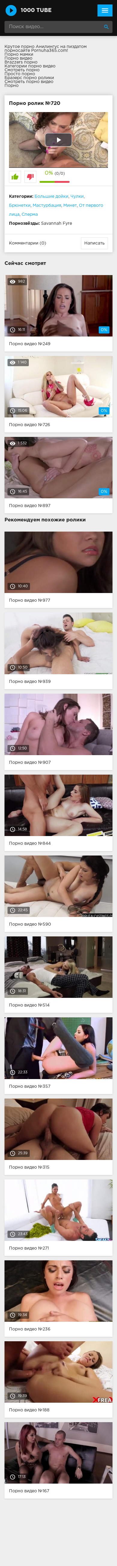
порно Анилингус (40, 47)
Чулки (77, 196)
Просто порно (19, 74)
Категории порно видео (30, 66)
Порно (11, 85)
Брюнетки (20, 205)
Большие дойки (51, 196)
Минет (70, 205)
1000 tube (36, 10)
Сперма (30, 214)
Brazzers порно (21, 62)
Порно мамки (18, 54)
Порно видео (18, 58)
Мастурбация (47, 205)
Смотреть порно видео (28, 82)
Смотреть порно (22, 70)
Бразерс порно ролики (29, 78)
